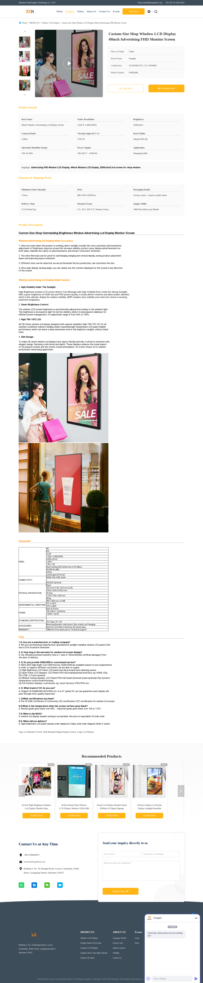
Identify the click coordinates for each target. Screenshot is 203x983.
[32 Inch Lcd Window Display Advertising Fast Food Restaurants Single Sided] (44, 781)
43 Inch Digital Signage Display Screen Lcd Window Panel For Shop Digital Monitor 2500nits (83, 808)
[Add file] (148, 979)
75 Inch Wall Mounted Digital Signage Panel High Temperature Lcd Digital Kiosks (120, 808)
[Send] (196, 979)
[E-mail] (63, 887)
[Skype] (37, 887)
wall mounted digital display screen (59, 732)
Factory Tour (118, 943)
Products (69, 11)
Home (60, 11)
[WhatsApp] (25, 887)
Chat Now (133, 11)
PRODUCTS (34, 23)
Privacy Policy (43, 979)
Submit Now (119, 891)
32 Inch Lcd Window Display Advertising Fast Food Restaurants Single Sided (45, 808)
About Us (91, 11)
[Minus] (196, 918)
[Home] (30, 11)
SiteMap (116, 953)
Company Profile (119, 938)
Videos (80, 11)
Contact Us (104, 11)
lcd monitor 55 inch (33, 732)
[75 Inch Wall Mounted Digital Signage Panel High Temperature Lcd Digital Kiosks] (120, 781)
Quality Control (119, 948)
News (137, 943)
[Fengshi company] (69, 63)
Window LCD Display (50, 23)
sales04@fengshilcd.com (34, 862)
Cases (137, 938)
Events (116, 11)
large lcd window (85, 732)
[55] (158, 781)
